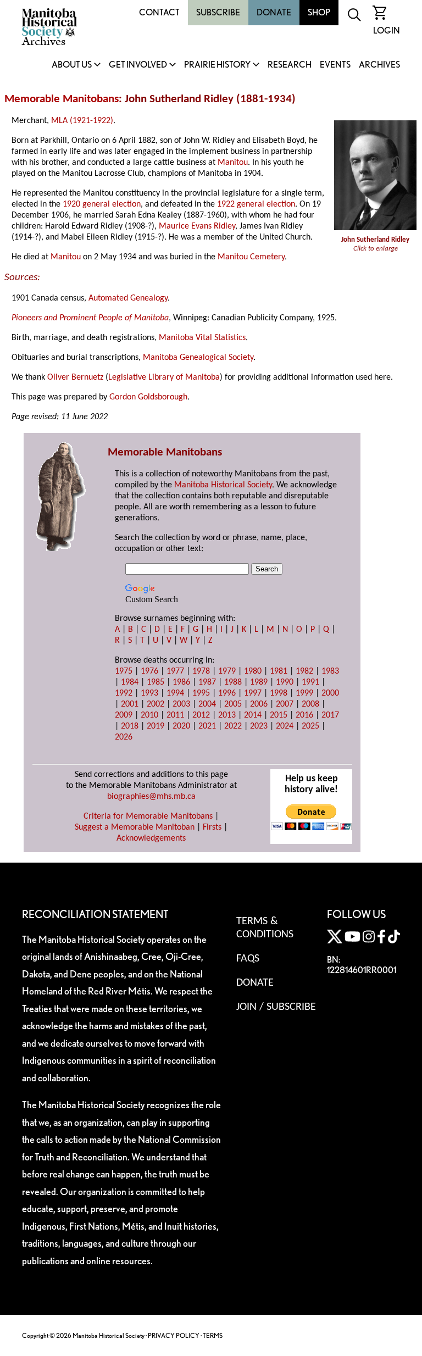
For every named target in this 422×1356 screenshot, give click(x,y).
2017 (330, 715)
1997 (253, 693)
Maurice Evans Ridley (197, 226)
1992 (123, 693)
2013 (227, 715)
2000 (330, 693)
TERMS (213, 1335)
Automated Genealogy (128, 298)
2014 (253, 715)
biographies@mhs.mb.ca (151, 796)
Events (335, 65)
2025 (310, 726)
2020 (181, 726)
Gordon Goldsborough (148, 397)
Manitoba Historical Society (223, 485)
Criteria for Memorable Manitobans (148, 816)
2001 (129, 704)
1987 (207, 682)
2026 (123, 737)
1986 (181, 682)
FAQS (247, 958)
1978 (201, 671)
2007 (284, 704)
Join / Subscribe (276, 1007)
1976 (149, 671)
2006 (259, 704)
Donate (274, 12)
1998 (278, 693)
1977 (175, 671)
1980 (253, 671)
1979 (227, 671)
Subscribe (218, 12)
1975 (123, 671)
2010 (149, 715)
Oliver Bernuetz (75, 377)
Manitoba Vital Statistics (202, 338)
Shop (319, 12)
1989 (259, 682)
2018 (129, 726)
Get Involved (138, 65)
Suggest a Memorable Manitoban (135, 827)
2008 (310, 704)
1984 (129, 682)
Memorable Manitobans (61, 99)
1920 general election (102, 204)
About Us (72, 65)
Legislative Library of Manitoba (164, 377)
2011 (175, 715)
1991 (310, 682)
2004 (207, 704)
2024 (284, 726)
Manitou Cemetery (251, 257)
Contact (159, 12)
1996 (227, 693)
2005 (233, 704)
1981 (278, 671)
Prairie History (217, 65)
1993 (149, 693)
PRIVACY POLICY (173, 1335)
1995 (201, 693)
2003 (181, 704)
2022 (233, 726)
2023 (259, 726)
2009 (123, 715)
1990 (284, 682)
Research (290, 65)
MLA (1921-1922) (82, 120)
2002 (155, 704)
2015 (278, 715)
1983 (330, 671)
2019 (155, 726)
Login (386, 30)
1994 (175, 693)
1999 (304, 693)
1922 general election (256, 204)
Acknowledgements (151, 838)
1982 (304, 671)
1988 (233, 682)
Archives (379, 65)
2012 (201, 715)
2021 (207, 726)
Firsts (212, 827)
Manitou (233, 162)
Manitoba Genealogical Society (198, 357)
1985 (155, 682)
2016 (304, 715)
